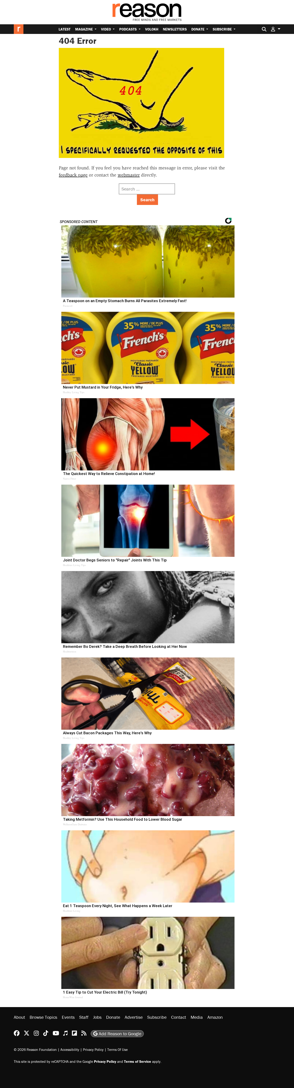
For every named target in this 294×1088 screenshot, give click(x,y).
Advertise (134, 1017)
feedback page (73, 175)
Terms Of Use (117, 1049)
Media (197, 1017)
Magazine (84, 29)
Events (68, 1017)
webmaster (129, 175)
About (19, 1017)
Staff (83, 1017)
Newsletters (175, 29)
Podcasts (128, 29)
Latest (65, 29)
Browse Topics (43, 1017)
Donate (198, 29)
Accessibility (69, 1049)
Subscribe (223, 29)
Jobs (97, 1017)
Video (106, 29)
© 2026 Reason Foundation (35, 1049)
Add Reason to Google (119, 1033)
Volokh (151, 29)
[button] (275, 29)
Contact (178, 1017)
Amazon (215, 1017)
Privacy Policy (93, 1049)
